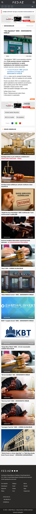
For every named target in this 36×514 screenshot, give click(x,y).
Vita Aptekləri (20, 117)
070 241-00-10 (6, 497)
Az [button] (33, 6)
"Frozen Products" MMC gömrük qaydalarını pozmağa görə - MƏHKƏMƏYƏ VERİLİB (17, 71)
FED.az (6, 76)
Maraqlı (25, 486)
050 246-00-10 (6, 499)
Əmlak (14, 488)
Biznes (25, 483)
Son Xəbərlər (4, 483)
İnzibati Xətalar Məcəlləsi (12, 112)
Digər (25, 488)
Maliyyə (14, 483)
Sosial (13, 486)
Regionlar (3, 488)
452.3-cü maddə (9, 117)
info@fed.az (6, 502)
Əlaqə (2, 491)
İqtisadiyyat (4, 486)
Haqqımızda (27, 491)
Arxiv (13, 491)
